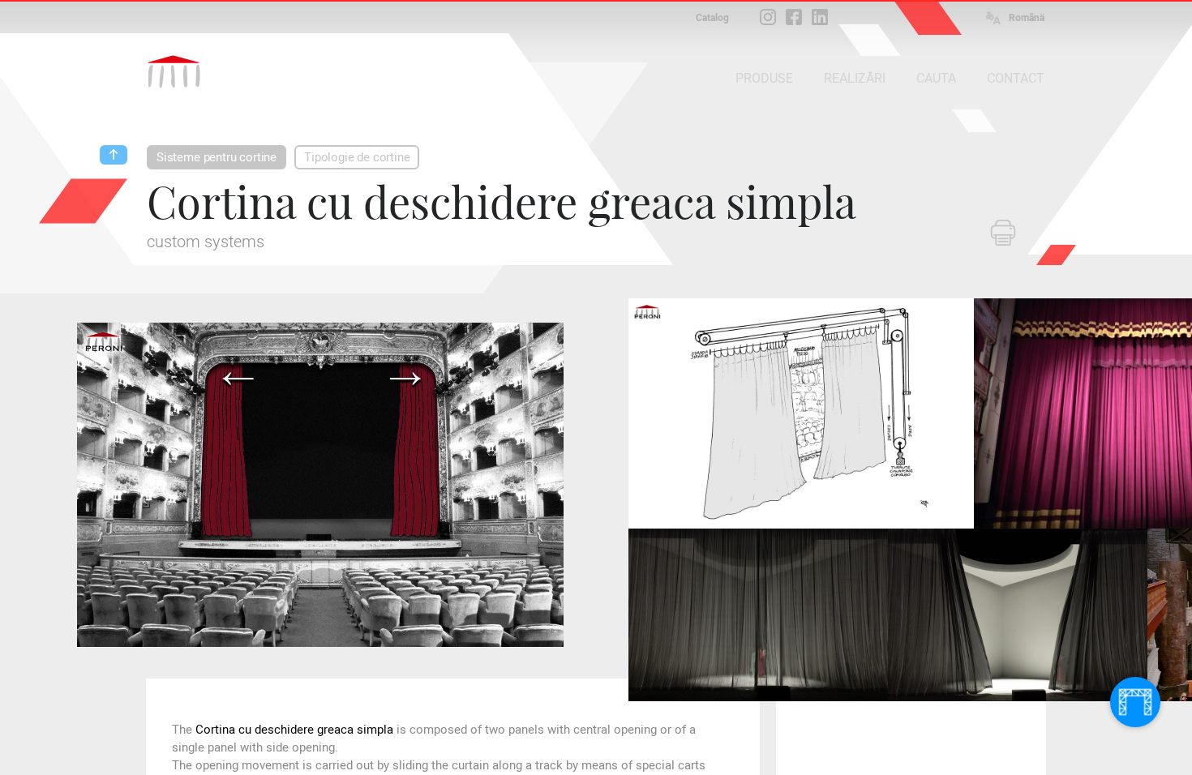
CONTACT (1015, 78)
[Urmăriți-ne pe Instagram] (768, 17)
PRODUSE (764, 78)
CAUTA (936, 78)
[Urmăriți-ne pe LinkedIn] (820, 17)
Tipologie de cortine (356, 157)
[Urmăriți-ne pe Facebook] (794, 17)
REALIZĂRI (854, 78)
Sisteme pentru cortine (217, 157)
